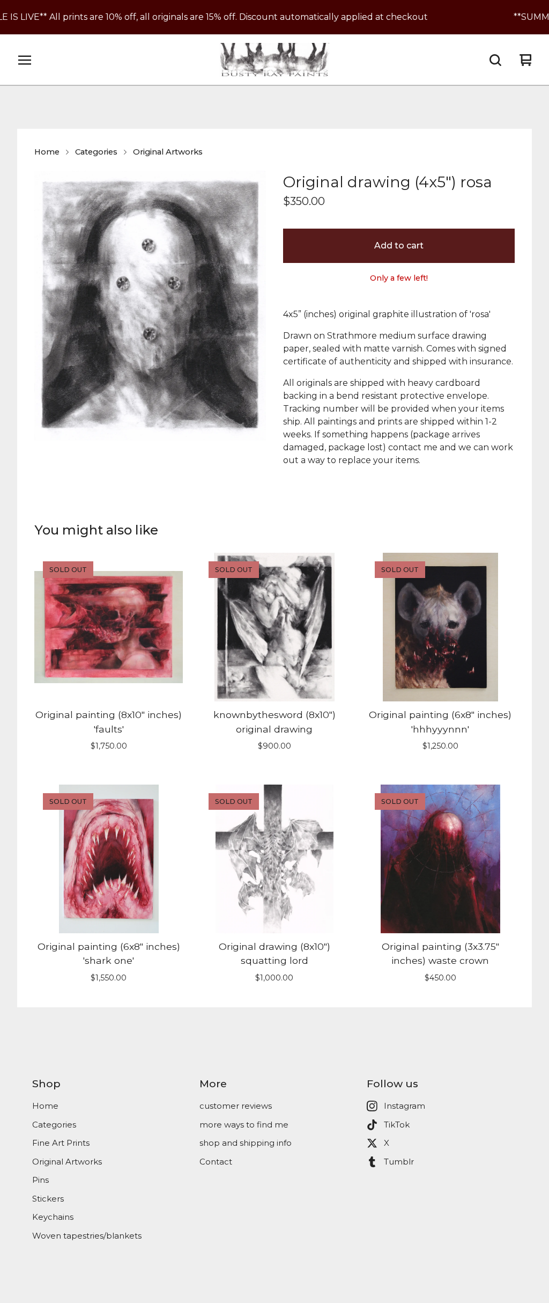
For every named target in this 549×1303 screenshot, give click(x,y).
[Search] (495, 60)
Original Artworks (168, 152)
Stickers (48, 1199)
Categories (96, 152)
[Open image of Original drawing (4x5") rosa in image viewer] (150, 306)
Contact (215, 1161)
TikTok (397, 1124)
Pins (40, 1180)
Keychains (52, 1217)
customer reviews (235, 1106)
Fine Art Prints (61, 1143)
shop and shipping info (245, 1143)
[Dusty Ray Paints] (274, 60)
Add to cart (399, 245)
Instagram (404, 1106)
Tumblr (399, 1161)
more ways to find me (243, 1124)
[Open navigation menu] (24, 60)
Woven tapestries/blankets (87, 1236)
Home (47, 152)
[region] (274, 17)
